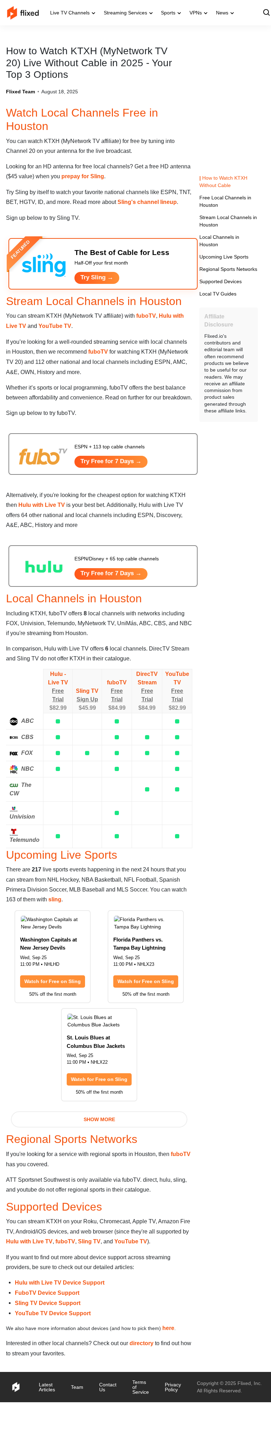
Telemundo (24, 876)
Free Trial (58, 730)
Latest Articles (48, 1434)
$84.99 (118, 742)
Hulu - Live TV (58, 713)
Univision (22, 852)
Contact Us (112, 1434)
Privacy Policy (179, 1434)
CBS (27, 772)
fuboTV (162, 339)
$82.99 (58, 742)
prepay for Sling (113, 176)
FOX (27, 788)
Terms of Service (146, 1434)
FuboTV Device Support (47, 1339)
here (180, 1375)
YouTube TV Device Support (52, 1360)
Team (79, 1434)
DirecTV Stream (148, 713)
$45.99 (87, 742)
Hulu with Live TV (60, 538)
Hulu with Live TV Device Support (60, 1329)
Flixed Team (20, 91)
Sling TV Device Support (47, 1350)
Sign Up (87, 734)
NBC (27, 804)
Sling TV (88, 725)
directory (154, 1390)
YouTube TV (69, 349)
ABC (27, 755)
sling (101, 935)
